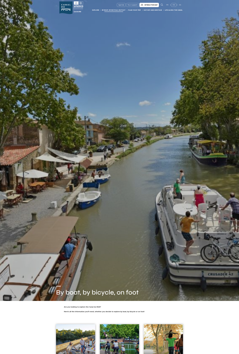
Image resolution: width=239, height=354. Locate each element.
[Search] (161, 5)
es (181, 5)
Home (58, 286)
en (174, 5)
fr (168, 5)
